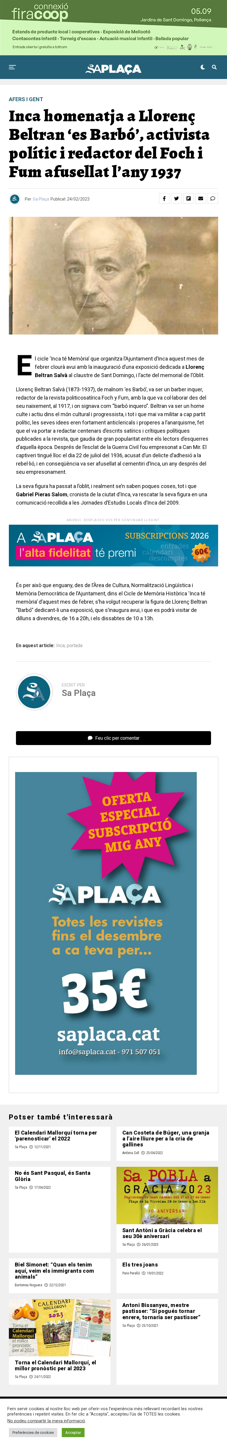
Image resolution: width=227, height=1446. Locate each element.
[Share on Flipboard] (188, 198)
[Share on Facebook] (164, 198)
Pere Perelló (131, 1273)
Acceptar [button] (73, 1432)
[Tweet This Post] (176, 198)
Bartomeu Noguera (28, 1285)
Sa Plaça (41, 199)
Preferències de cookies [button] (33, 1432)
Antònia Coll (130, 1153)
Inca (60, 645)
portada (74, 645)
